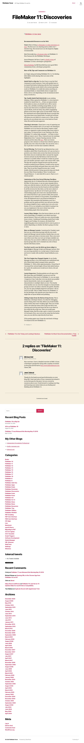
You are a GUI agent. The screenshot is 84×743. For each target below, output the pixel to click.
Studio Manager (10, 540)
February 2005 (9, 692)
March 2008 (9, 647)
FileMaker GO (9, 497)
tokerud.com (11, 449)
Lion (6, 523)
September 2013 (10, 616)
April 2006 (8, 671)
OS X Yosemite (9, 534)
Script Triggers (10, 536)
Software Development (12, 538)
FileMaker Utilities (10, 510)
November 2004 (10, 698)
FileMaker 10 (9, 461)
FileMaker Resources (11, 506)
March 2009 (9, 637)
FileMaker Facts (10, 493)
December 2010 (10, 624)
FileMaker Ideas (10, 502)
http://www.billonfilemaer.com (50, 365)
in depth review (49, 59)
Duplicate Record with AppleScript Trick (27, 589)
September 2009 (10, 635)
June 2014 (8, 613)
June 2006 (8, 669)
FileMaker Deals (10, 487)
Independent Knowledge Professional (18, 443)
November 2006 (10, 662)
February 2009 (9, 639)
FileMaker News (10, 504)
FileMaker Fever (7, 3)
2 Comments (54, 22)
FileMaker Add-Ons (11, 483)
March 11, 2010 (43, 22)
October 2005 (9, 681)
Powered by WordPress (25, 739)
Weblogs (8, 546)
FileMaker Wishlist (11, 512)
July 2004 (8, 707)
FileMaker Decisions (11, 489)
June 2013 (8, 618)
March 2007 (8, 660)
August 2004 (9, 705)
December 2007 (10, 650)
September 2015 (10, 607)
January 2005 (9, 694)
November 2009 (10, 633)
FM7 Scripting (9, 514)
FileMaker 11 (42, 11)
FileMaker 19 (9, 476)
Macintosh (8, 525)
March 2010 (8, 628)
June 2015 (8, 609)
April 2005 (8, 688)
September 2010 (10, 626)
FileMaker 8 (8, 478)
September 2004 (10, 703)
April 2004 (8, 713)
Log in (7, 723)
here (42, 140)
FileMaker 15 (9, 472)
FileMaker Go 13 (10, 500)
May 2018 (8, 603)
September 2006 (10, 664)
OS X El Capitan (10, 531)
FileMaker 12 (9, 466)
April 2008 (8, 645)
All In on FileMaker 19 (11, 426)
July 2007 (8, 656)
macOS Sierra (9, 527)
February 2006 (9, 675)
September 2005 (10, 684)
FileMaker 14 (9, 470)
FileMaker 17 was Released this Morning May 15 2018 (21, 431)
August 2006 (9, 667)
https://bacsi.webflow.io (12, 584)
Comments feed (10, 728)
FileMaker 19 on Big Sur (12, 421)
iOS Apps (8, 521)
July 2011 (8, 620)
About (73, 3)
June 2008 (8, 643)
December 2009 (10, 630)
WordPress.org (9, 730)
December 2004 (10, 696)
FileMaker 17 (9, 474)
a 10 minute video (41, 54)
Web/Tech (8, 544)
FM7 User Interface (11, 517)
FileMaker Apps (10, 485)
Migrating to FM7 (10, 529)
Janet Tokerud (33, 22)
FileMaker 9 (8, 480)
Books (7, 459)
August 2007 (9, 654)
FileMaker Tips (9, 508)
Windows (8, 548)
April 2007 (8, 658)
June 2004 (8, 709)
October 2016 (9, 605)
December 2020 (10, 599)
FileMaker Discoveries (12, 491)
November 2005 (10, 679)
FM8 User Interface (11, 519)
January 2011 (9, 622)
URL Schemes (9, 542)
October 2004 (9, 701)
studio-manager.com (13, 446)
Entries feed (9, 725)
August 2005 (9, 686)
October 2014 (9, 611)
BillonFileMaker (29, 65)
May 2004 (8, 711)
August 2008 (9, 641)
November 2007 (10, 652)
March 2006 (9, 673)
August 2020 (9, 601)
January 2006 (9, 677)
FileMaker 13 (9, 468)
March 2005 (8, 690)
